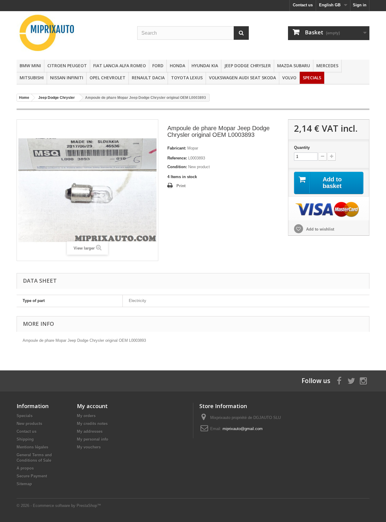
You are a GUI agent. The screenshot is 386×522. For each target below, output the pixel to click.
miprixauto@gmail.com (243, 428)
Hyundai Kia (204, 65)
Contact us (303, 5)
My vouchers (89, 447)
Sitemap (24, 484)
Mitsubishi (32, 77)
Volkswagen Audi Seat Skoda (242, 77)
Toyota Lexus (187, 77)
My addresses (90, 431)
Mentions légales (32, 447)
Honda (177, 65)
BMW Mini (30, 65)
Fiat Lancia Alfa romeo (119, 65)
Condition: (177, 167)
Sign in (359, 5)
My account (92, 406)
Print (180, 186)
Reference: (177, 158)
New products (29, 423)
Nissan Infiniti (66, 77)
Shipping (25, 439)
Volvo (289, 77)
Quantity (302, 147)
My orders (86, 416)
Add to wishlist (319, 229)
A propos (25, 468)
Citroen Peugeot (67, 65)
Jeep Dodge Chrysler (247, 65)
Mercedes (327, 65)
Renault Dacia (148, 77)
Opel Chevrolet (107, 77)
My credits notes (92, 423)
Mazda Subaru (293, 65)
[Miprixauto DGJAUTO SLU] (72, 33)
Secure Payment (32, 476)
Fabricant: (176, 148)
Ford (157, 65)
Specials (312, 77)
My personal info (92, 439)
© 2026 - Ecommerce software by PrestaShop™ (59, 505)
